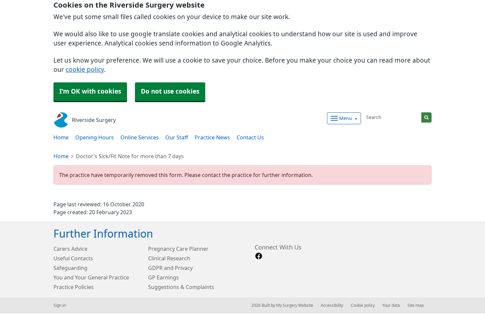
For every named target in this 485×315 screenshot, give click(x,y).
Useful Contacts (73, 258)
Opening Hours (94, 137)
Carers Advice (70, 248)
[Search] (426, 117)
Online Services (139, 137)
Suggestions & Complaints (181, 287)
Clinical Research (169, 258)
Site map (415, 305)
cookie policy (85, 70)
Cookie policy (363, 305)
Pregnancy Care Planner (178, 248)
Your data (391, 305)
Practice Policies (73, 287)
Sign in (59, 305)
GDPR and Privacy (170, 268)
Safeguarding (70, 268)
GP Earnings (163, 277)
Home (61, 137)
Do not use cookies (170, 91)
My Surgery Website (294, 305)
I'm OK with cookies (90, 91)
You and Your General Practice (91, 277)
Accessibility (332, 305)
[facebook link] (259, 256)
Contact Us (250, 137)
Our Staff (176, 137)
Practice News (212, 137)
